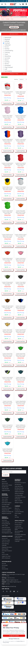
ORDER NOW (14, 27)
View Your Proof (5, 541)
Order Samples (5, 488)
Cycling (7, 61)
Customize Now (7, 103)
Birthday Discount (19, 488)
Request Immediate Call (7, 511)
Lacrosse (7, 58)
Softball (7, 41)
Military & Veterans (19, 493)
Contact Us (17, 509)
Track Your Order (6, 540)
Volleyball (7, 45)
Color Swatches (5, 522)
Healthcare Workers (19, 491)
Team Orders (5, 499)
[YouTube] (14, 591)
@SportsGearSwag (11, 586)
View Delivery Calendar (5, 544)
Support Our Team (6, 556)
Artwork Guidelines (6, 531)
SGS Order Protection (7, 550)
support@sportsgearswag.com (14, 581)
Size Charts (4, 520)
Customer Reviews (19, 511)
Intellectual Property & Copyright (20, 540)
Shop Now (4, 481)
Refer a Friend (18, 500)
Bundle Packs (5, 486)
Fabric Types (5, 525)
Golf (6, 69)
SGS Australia (5, 568)
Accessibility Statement (20, 534)
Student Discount (19, 489)
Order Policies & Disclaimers (18, 537)
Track (6, 54)
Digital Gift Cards (6, 490)
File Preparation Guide (7, 532)
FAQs (3, 552)
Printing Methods (6, 523)
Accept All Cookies (14, 635)
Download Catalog (6, 529)
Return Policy (5, 549)
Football (7, 19)
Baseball (7, 39)
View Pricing (7, 98)
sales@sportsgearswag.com (11, 579)
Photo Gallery (18, 513)
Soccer (7, 47)
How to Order (5, 554)
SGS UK (3, 567)
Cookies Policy (19, 641)
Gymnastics (8, 71)
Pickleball (7, 65)
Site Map (17, 517)
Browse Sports (14, 34)
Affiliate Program (19, 502)
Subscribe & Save (19, 486)
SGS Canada (4, 565)
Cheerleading (9, 50)
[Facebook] (3, 591)
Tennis (7, 63)
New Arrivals (5, 483)
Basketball (8, 37)
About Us (17, 508)
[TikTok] (17, 591)
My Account (5, 538)
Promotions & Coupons (20, 482)
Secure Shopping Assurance (19, 532)
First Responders (19, 495)
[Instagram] (10, 591)
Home (2, 19)
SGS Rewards (18, 484)
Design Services (5, 509)
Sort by (16, 79)
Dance (7, 60)
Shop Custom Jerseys (7, 485)
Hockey (7, 48)
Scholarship (17, 498)
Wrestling (8, 56)
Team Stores (5, 500)
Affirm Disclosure (6, 558)
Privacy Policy (6, 642)
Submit (5, 475)
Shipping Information (7, 547)
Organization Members (20, 497)
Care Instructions (6, 527)
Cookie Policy (18, 526)
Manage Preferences (14, 638)
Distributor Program (7, 508)
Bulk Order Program (6, 502)
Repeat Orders (5, 506)
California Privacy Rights (19, 528)
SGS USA (4, 563)
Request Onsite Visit (6, 513)
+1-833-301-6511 (19, 7)
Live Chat (7, 583)
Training (7, 52)
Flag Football (9, 67)
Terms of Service (18, 522)
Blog (16, 515)
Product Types (14, 73)
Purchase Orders (6, 504)
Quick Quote (5, 497)
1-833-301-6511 (11, 577)
